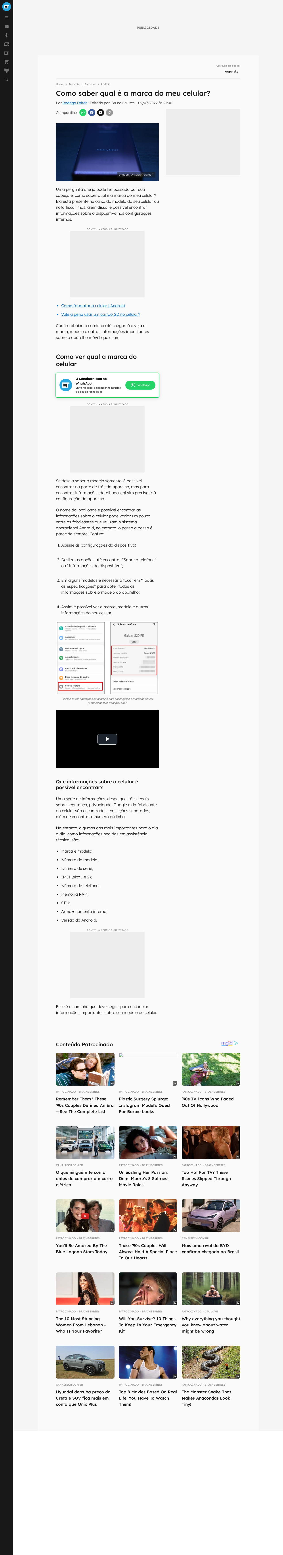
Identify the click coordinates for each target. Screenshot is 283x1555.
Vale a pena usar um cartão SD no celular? (100, 314)
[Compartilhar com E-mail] (100, 112)
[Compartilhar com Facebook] (91, 112)
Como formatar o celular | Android (93, 305)
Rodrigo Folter (75, 103)
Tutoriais (74, 84)
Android (105, 84)
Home (59, 84)
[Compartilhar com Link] (109, 112)
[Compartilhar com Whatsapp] (82, 112)
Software (90, 84)
